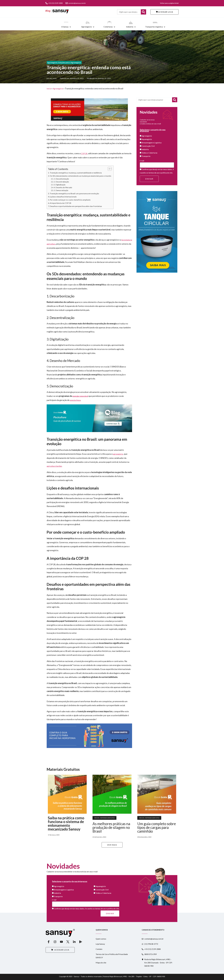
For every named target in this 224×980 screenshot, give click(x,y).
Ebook (96, 818)
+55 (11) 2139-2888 (55, 3)
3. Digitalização (59, 185)
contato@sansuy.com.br (77, 3)
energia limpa (75, 400)
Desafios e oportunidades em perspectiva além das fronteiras (76, 206)
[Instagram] (55, 942)
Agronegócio (86, 27)
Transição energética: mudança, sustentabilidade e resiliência (76, 173)
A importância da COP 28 (60, 203)
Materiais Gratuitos (107, 818)
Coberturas (108, 27)
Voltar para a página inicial (169, 3)
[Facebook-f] (48, 942)
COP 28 (84, 153)
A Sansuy (64, 27)
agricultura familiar (54, 466)
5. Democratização (61, 190)
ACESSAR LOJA (165, 12)
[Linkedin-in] (74, 942)
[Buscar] (143, 11)
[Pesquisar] (174, 99)
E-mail (142, 161)
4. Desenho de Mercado (63, 187)
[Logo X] (68, 942)
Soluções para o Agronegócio (69, 63)
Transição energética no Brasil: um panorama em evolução (74, 193)
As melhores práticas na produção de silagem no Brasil (111, 827)
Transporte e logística (154, 27)
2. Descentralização (61, 182)
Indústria (129, 27)
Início (49, 88)
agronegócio (118, 454)
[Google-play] (81, 942)
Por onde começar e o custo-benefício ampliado (70, 200)
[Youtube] (61, 942)
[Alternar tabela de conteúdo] (108, 169)
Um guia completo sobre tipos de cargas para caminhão (156, 827)
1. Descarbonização (61, 179)
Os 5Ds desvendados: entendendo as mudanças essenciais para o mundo (80, 176)
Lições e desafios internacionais (63, 196)
